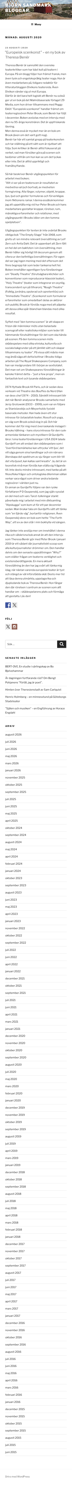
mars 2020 (12, 1086)
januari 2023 (13, 921)
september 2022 (15, 942)
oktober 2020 (13, 1050)
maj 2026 (11, 756)
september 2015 (15, 1430)
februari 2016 (13, 1394)
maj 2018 (11, 1208)
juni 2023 (11, 899)
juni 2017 (10, 1287)
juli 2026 (10, 741)
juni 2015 (11, 1452)
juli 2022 (10, 950)
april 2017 (11, 1301)
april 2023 (11, 914)
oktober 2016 (13, 1337)
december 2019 (15, 1107)
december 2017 (15, 1244)
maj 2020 (11, 1079)
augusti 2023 (13, 892)
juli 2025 (10, 799)
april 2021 (11, 1014)
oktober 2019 (13, 1122)
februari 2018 (13, 1229)
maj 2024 (11, 849)
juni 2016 (11, 1366)
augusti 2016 (13, 1351)
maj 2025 (11, 813)
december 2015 (15, 1409)
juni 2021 (10, 1007)
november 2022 (15, 928)
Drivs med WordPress (17, 1476)
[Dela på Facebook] (8, 605)
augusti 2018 (13, 1193)
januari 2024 (13, 871)
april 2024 (11, 856)
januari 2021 (12, 1028)
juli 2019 (10, 1143)
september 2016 (15, 1344)
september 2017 (15, 1265)
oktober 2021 (13, 985)
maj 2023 (11, 906)
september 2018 (15, 1186)
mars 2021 (11, 1021)
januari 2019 (12, 1165)
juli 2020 (10, 1071)
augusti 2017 (13, 1272)
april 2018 (11, 1215)
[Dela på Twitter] (14, 605)
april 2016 (11, 1380)
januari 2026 (13, 770)
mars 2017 (11, 1308)
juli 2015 (10, 1445)
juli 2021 (10, 1000)
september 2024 (15, 835)
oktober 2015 (13, 1423)
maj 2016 (11, 1373)
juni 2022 (11, 957)
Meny (38, 24)
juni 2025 (11, 806)
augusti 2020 (13, 1064)
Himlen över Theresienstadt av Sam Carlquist (33, 689)
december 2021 (15, 978)
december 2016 (15, 1323)
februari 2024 (13, 863)
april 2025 (11, 820)
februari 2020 (13, 1093)
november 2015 (15, 1416)
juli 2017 (10, 1280)
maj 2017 (10, 1294)
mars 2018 (11, 1222)
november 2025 (15, 777)
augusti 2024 (13, 842)
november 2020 (15, 1043)
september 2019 (15, 1129)
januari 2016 (12, 1402)
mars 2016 (11, 1387)
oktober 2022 (13, 935)
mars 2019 (11, 1158)
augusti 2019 (13, 1136)
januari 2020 (13, 1100)
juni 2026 (11, 749)
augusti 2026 (13, 734)
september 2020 (15, 1057)
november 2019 (15, 1114)
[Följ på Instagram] (14, 626)
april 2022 (11, 964)
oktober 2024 (13, 828)
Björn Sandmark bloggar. (28, 8)
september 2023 (15, 885)
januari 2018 (12, 1236)
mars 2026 (12, 763)
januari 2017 (12, 1315)
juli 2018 (10, 1201)
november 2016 (15, 1330)
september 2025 (15, 792)
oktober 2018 (13, 1179)
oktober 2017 (13, 1258)
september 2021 (15, 993)
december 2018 (15, 1172)
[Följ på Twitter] (8, 626)
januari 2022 (13, 971)
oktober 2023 (13, 878)
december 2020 (15, 1035)
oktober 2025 (13, 784)
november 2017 (15, 1251)
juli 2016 (10, 1359)
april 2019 (11, 1150)
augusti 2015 (13, 1437)
